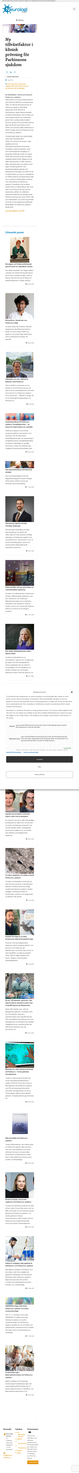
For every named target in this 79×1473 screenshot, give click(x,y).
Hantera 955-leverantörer (13, 752)
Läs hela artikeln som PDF (15, 211)
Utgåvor (19, 1439)
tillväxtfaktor (21, 88)
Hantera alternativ (39, 774)
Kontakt (19, 1450)
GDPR (19, 1453)
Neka (39, 767)
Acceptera (40, 759)
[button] (72, 692)
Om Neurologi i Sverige (21, 1434)
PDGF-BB (14, 86)
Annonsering (22, 1443)
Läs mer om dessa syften (30, 752)
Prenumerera (22, 1448)
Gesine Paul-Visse (12, 84)
